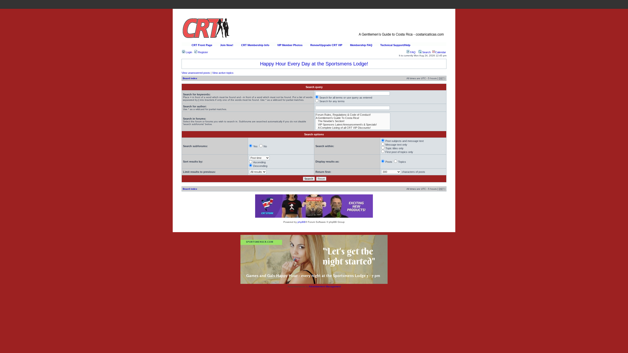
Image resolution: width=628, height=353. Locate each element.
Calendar (440, 52)
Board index (190, 78)
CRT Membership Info (255, 45)
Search (426, 52)
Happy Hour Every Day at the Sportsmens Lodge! (314, 63)
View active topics (223, 72)
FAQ (412, 52)
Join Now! (226, 45)
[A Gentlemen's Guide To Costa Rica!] (353, 118)
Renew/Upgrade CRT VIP (326, 45)
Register (202, 52)
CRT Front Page (202, 45)
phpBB (301, 222)
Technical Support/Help (395, 45)
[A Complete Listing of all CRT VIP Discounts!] (353, 127)
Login (188, 52)
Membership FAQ (361, 45)
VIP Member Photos (289, 45)
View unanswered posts (196, 72)
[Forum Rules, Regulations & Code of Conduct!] (353, 114)
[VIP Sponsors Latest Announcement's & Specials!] (353, 124)
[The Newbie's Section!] (353, 121)
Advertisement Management (325, 286)
